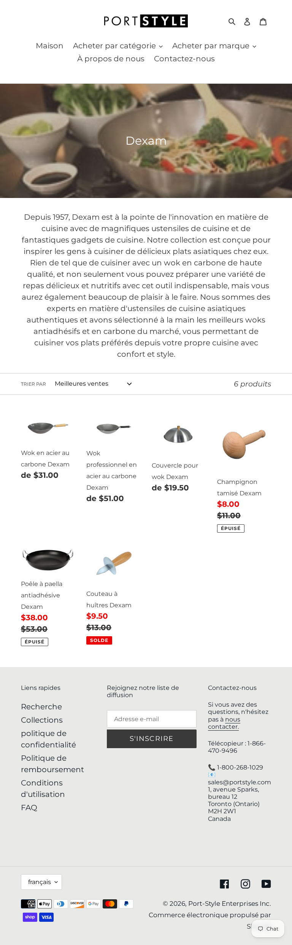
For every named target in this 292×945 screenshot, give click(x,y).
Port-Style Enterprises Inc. (229, 903)
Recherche (41, 706)
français (39, 882)
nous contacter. (224, 723)
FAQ (29, 807)
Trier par (33, 384)
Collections (42, 720)
